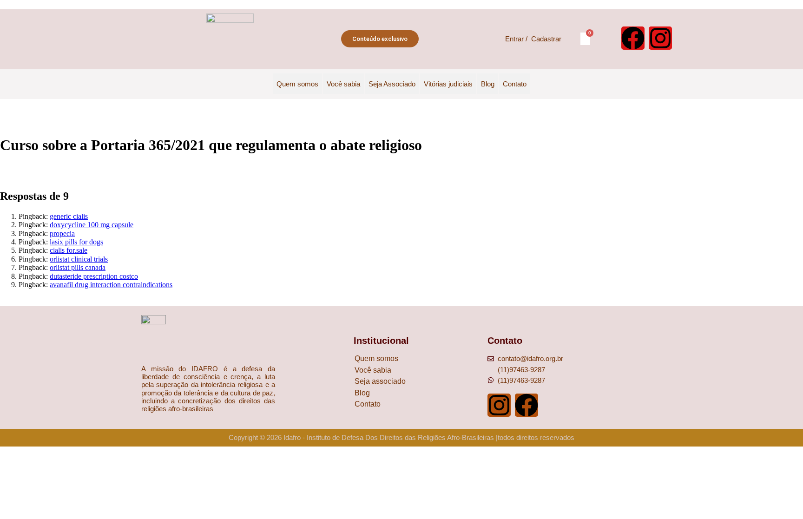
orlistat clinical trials (79, 259)
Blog (487, 84)
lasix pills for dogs (76, 242)
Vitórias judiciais (448, 84)
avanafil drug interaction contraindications (111, 285)
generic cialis (69, 216)
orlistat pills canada (77, 267)
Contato (515, 84)
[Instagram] (660, 38)
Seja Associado (392, 84)
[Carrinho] (585, 39)
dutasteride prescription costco (94, 276)
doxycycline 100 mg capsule (91, 225)
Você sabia (343, 84)
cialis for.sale (68, 250)
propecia (62, 233)
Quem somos (297, 84)
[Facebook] (633, 38)
